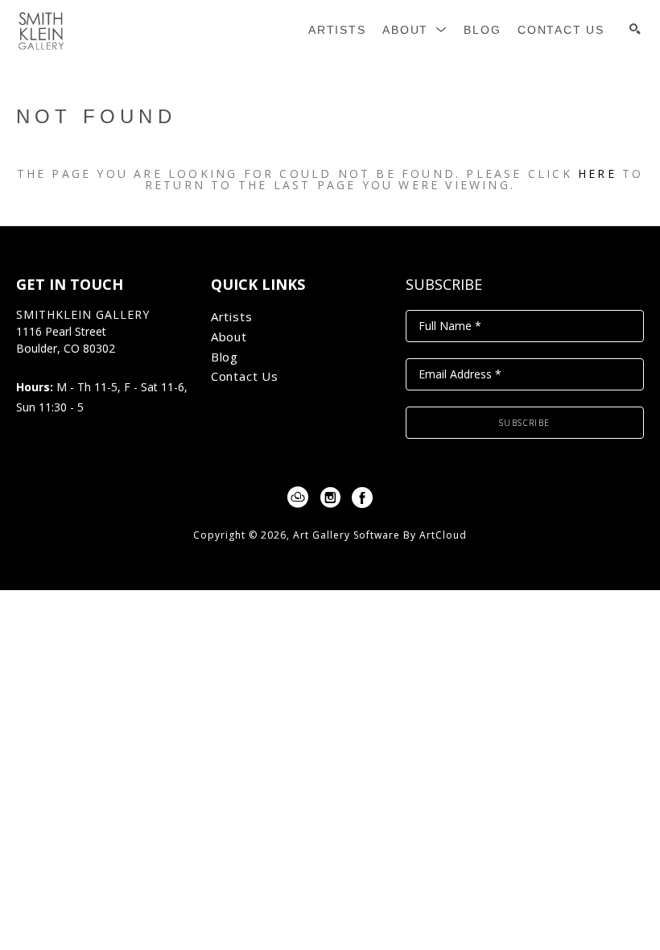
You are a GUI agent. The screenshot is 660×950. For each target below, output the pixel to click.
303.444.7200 (50, 366)
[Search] (635, 29)
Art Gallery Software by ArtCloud (380, 535)
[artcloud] (297, 497)
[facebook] (362, 497)
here (597, 173)
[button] (415, 30)
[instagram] (330, 497)
